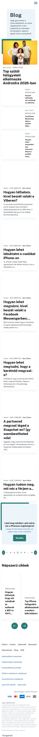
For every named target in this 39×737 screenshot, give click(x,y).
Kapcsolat (22, 685)
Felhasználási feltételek (12, 662)
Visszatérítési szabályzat (12, 679)
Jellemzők (22, 644)
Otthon (4, 644)
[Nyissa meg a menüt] (36, 2)
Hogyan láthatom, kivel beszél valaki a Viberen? (18, 196)
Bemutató (32, 644)
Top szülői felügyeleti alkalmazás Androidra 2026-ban (19, 77)
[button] (19, 735)
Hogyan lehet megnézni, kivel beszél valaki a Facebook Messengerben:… (16, 310)
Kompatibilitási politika (11, 668)
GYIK (22, 650)
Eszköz (13, 644)
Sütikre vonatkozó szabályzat (14, 673)
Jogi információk (8, 685)
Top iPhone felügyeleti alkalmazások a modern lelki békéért (32, 607)
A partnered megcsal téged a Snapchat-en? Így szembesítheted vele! (17, 429)
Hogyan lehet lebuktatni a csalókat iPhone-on (19, 254)
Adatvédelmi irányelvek (12, 656)
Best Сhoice (7, 67)
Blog (16, 650)
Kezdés (19, 538)
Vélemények (7, 650)
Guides (27, 89)
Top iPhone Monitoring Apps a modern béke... (29, 121)
